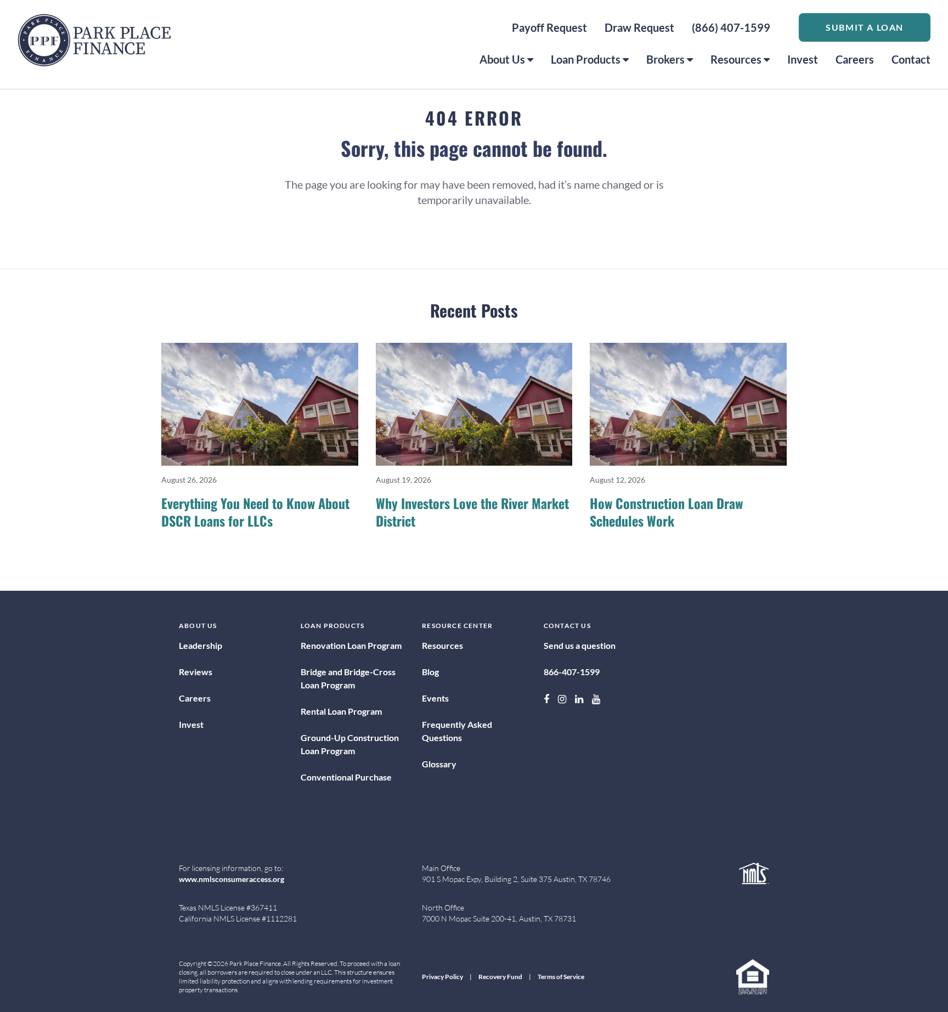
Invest (802, 59)
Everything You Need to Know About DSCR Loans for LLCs (255, 511)
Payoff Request (549, 27)
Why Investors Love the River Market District (472, 511)
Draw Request (639, 27)
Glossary (439, 764)
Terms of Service (561, 977)
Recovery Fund (500, 977)
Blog (430, 671)
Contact (910, 59)
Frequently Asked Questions (457, 731)
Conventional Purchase (346, 777)
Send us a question (580, 645)
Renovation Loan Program (351, 645)
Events (435, 698)
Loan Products (585, 59)
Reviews (195, 671)
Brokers (665, 59)
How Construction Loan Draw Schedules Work (666, 511)
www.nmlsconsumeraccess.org (231, 879)
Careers (855, 59)
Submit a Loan (865, 27)
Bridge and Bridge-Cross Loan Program (348, 678)
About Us (502, 59)
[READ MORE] (259, 404)
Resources (735, 59)
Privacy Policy (442, 977)
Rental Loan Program (341, 711)
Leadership (200, 645)
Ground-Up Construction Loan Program (350, 744)
